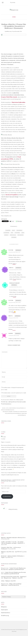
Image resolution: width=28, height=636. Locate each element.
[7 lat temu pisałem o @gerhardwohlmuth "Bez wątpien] (14, 526)
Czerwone (6, 232)
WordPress (14, 631)
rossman (14, 237)
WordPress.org (5, 615)
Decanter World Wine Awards (9, 97)
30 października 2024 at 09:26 (15, 287)
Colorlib (17, 629)
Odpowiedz (18, 250)
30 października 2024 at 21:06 (15, 302)
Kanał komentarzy (5, 612)
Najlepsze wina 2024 (17, 578)
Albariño (8, 230)
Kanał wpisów (4, 609)
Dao (12, 232)
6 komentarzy (13, 226)
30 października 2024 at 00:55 (15, 269)
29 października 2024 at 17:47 (14, 252)
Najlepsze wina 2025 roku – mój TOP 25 (11, 551)
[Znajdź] (26, 2)
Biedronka (19, 230)
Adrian (2, 581)
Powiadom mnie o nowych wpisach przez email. (14, 392)
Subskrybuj (7, 496)
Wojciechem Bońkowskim (18, 102)
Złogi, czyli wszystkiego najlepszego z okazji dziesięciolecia (13, 408)
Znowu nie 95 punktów (12, 194)
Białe (13, 230)
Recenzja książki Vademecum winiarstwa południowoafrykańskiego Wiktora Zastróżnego (15, 413)
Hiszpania (17, 232)
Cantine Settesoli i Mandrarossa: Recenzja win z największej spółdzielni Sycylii (13, 568)
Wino (14, 17)
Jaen (23, 232)
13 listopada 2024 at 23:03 (14, 335)
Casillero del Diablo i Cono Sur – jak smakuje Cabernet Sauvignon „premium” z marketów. (12, 542)
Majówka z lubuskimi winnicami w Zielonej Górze (13, 537)
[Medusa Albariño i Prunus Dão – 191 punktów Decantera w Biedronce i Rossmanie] (13, 42)
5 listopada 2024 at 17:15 (13, 317)
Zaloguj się (4, 606)
